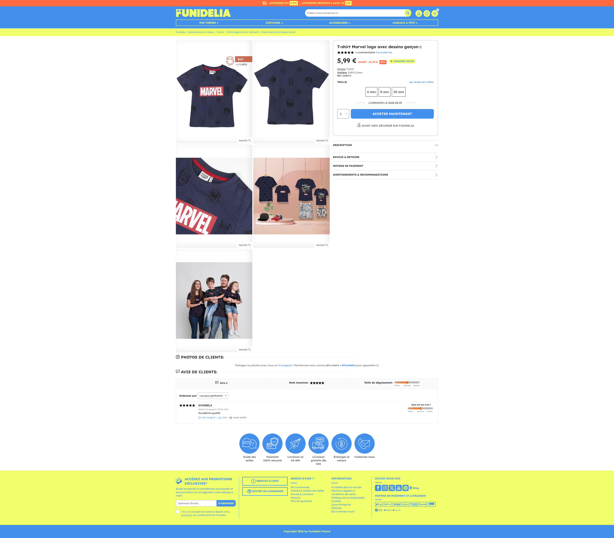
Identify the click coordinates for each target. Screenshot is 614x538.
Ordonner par (188, 395)
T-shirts (220, 32)
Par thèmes (207, 22)
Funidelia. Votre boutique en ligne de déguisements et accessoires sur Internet (203, 13)
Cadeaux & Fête (404, 22)
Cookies (336, 501)
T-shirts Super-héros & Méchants (242, 32)
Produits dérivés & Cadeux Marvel (278, 32)
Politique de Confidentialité (348, 497)
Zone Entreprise (341, 504)
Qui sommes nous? (343, 511)
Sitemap (336, 508)
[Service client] (426, 13)
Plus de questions (301, 501)
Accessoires (338, 22)
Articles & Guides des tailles (307, 490)
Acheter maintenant (392, 114)
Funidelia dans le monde (346, 487)
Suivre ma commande (267, 491)
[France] (378, 488)
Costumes (273, 22)
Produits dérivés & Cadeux (201, 32)
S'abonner (226, 503)
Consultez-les (384, 52)
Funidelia (180, 32)
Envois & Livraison (302, 494)
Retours (295, 497)
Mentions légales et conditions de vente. (343, 492)
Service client (267, 480)
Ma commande (300, 487)
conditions (186, 515)
